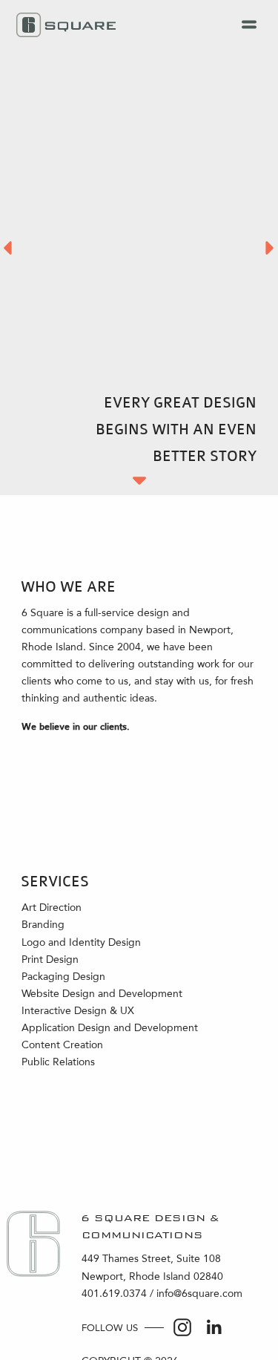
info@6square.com (199, 1294)
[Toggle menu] (249, 25)
